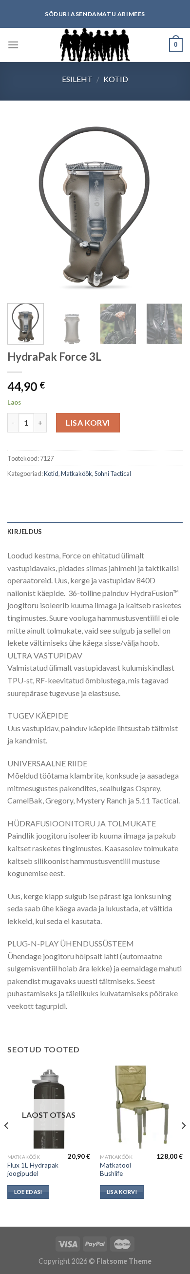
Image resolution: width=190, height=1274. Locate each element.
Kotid (115, 78)
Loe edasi (28, 1192)
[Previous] (23, 208)
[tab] (95, 531)
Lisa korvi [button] (122, 1192)
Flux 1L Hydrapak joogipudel (32, 1169)
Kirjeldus (24, 531)
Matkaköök (76, 473)
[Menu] (13, 45)
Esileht (77, 78)
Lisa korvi (88, 422)
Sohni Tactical (113, 473)
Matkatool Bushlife (115, 1169)
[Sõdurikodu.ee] (95, 45)
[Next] (167, 208)
